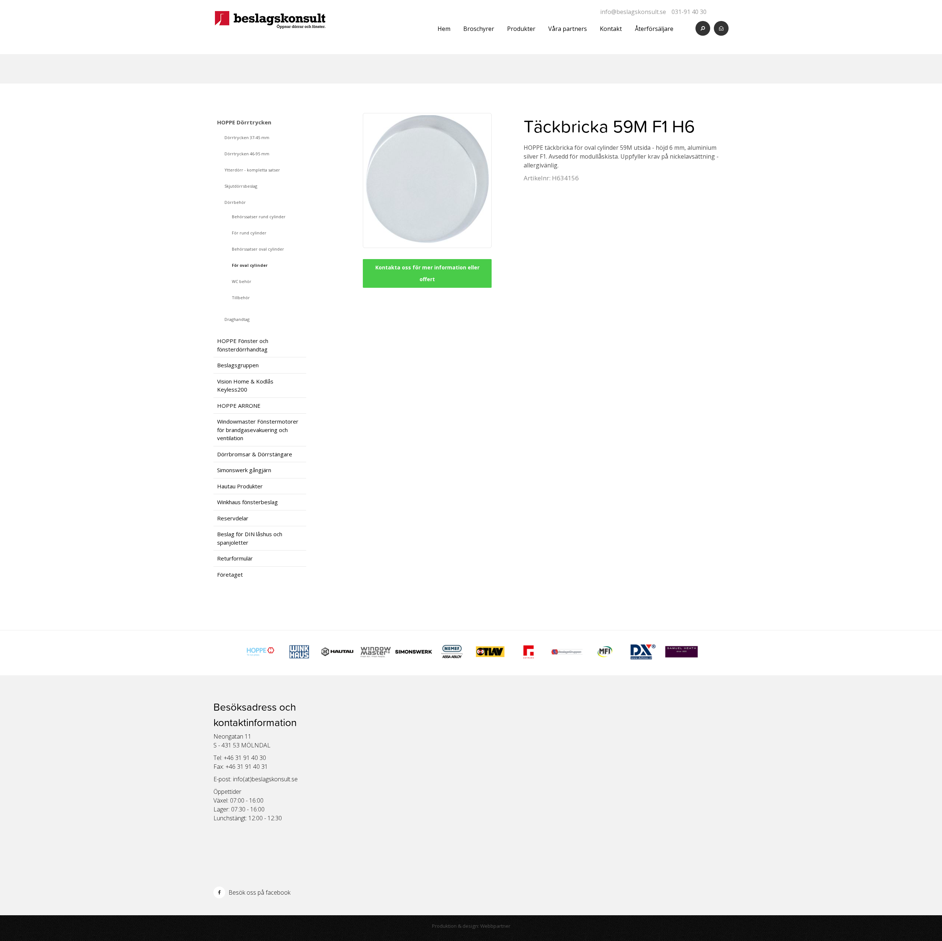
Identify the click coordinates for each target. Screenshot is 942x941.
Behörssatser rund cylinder (259, 216)
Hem (444, 29)
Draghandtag (236, 319)
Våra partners (567, 29)
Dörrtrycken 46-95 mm (246, 153)
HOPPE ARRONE (239, 405)
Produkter (521, 29)
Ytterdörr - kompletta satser (252, 170)
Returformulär (235, 558)
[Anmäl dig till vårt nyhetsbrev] (721, 28)
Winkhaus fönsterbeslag (247, 502)
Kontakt (611, 29)
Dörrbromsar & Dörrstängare (254, 454)
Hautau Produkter (240, 486)
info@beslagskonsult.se (633, 12)
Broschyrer (478, 29)
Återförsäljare (654, 29)
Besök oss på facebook (258, 892)
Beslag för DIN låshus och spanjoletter (249, 538)
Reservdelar (232, 518)
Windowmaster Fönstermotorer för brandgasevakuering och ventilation (257, 430)
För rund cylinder (249, 233)
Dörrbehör (235, 202)
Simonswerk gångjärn (244, 470)
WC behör (241, 281)
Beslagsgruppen (238, 365)
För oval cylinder (250, 265)
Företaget (230, 574)
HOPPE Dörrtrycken (244, 122)
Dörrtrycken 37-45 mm (246, 137)
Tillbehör (241, 297)
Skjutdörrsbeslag (240, 186)
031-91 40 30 (689, 12)
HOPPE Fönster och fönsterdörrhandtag (242, 345)
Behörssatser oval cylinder (258, 249)
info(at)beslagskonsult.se (265, 779)
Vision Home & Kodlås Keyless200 (245, 385)
